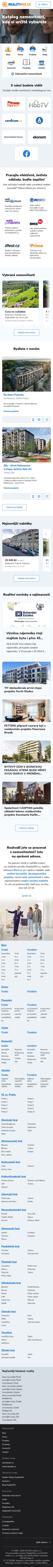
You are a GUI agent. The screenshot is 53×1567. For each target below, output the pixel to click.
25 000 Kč (14, 560)
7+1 (16, 970)
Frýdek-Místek (7, 1217)
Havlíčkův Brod (7, 1336)
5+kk (17, 953)
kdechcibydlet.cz (9, 1466)
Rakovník (31, 1303)
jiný (16, 976)
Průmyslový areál (19, 1054)
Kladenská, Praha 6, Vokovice (17, 563)
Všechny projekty (14, 507)
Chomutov (5, 1315)
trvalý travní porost (19, 1009)
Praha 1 (4, 1099)
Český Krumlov (7, 1127)
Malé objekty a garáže (20, 1080)
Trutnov (31, 1184)
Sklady (4, 1053)
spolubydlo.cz (8, 1462)
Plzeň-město (6, 1276)
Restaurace (5, 1059)
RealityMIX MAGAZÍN (11, 1511)
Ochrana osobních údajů (12, 1533)
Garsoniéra (5, 953)
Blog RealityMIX (9, 1485)
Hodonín (31, 1145)
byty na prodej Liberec (12, 1386)
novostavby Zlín (9, 1420)
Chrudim (4, 1250)
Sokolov (31, 1166)
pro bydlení (5, 1014)
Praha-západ (33, 1297)
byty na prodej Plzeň (11, 1377)
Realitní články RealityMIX (13, 1477)
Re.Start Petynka (14, 394)
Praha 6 (31, 1099)
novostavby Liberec (11, 1392)
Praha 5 (4, 1112)
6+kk (17, 960)
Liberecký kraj (9, 1194)
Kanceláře (5, 1049)
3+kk (3, 970)
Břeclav (4, 1148)
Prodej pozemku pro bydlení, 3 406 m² (19, 321)
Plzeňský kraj (9, 1262)
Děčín (3, 1319)
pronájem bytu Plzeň (11, 1380)
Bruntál (4, 1214)
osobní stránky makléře (34, 880)
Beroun (4, 1290)
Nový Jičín (31, 1214)
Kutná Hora (5, 1300)
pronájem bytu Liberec (12, 1389)
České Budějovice (8, 1124)
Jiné (16, 1061)
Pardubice (5, 1253)
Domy (4, 987)
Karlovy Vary (6, 1169)
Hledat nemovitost (26, 332)
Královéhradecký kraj (13, 1176)
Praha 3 (4, 1105)
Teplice (30, 1319)
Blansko (4, 1145)
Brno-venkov (6, 1155)
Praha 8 (31, 1105)
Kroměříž (5, 1354)
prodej (4, 1045)
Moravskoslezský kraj (13, 1209)
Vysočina (6, 1332)
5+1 (16, 957)
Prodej (4, 949)
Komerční (6, 1041)
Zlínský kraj (8, 1350)
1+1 (3, 960)
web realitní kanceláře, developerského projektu (27, 873)
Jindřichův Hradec (8, 1130)
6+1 (16, 963)
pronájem (32, 1045)
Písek (3, 1134)
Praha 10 (31, 1112)
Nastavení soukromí (10, 1529)
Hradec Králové (7, 1180)
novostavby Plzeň (10, 1383)
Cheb (3, 1166)
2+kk (3, 963)
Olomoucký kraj (10, 1228)
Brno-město (6, 1151)
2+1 (3, 966)
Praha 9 (31, 1108)
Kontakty (6, 1503)
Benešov (4, 1287)
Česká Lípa (5, 1198)
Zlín (29, 1357)
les (2, 1020)
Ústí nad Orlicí (33, 1253)
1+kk (3, 957)
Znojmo (30, 1151)
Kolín (3, 1297)
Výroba (18, 1058)
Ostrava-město (33, 1220)
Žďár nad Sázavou (35, 1340)
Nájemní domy (4, 1080)
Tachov (30, 1272)
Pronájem (32, 949)
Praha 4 (4, 1108)
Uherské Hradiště (8, 1357)
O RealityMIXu (8, 1521)
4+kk (3, 976)
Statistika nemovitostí (11, 1495)
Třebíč (30, 1336)
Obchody (5, 1056)
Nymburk (31, 1290)
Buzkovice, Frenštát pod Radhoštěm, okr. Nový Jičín (16, 316)
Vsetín (30, 1354)
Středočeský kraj (11, 1283)
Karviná (4, 1220)
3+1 (3, 973)
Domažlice (5, 1266)
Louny (3, 1325)
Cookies (5, 1525)
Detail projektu (11, 411)
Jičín (2, 1184)
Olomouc (4, 1236)
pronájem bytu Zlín (10, 1416)
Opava (30, 1217)
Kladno (4, 1293)
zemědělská (6, 1017)
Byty (4, 945)
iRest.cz (17, 870)
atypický (18, 973)
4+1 (3, 980)
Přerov (4, 1239)
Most (29, 1315)
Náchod (4, 1187)
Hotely (4, 1062)
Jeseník (4, 1232)
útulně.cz (6, 1481)
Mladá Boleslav (34, 1287)
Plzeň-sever (32, 1266)
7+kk (17, 966)
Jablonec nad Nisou (8, 1201)
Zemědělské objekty (6, 1085)
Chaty (4, 1027)
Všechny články (26, 828)
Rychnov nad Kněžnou (36, 1180)
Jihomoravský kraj (11, 1141)
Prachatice (32, 1124)
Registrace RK (8, 1507)
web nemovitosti (31, 877)
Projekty (5, 1440)
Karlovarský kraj (10, 1162)
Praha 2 (4, 1102)
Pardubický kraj (10, 1246)
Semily (30, 1201)
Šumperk (31, 1236)
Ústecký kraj (8, 1311)
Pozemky (6, 1000)
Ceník (4, 1499)
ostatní (17, 1017)
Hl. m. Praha (8, 1094)
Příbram (31, 1300)
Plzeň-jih (4, 1272)
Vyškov (30, 1148)
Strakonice (32, 1127)
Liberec (30, 1198)
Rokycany (31, 1269)
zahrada (18, 1014)
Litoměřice (5, 1322)
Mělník (4, 1303)
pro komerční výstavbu (6, 1009)
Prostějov (31, 1232)
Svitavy (30, 1250)
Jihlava (4, 1340)
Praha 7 (31, 1102)
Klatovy (4, 1269)
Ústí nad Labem (34, 1322)
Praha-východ (33, 1293)
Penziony (18, 1049)
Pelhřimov (5, 1343)
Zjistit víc (26, 895)
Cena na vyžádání (15, 311)
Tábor (30, 1130)
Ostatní (5, 1070)
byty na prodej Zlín (10, 1413)
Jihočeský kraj (9, 1120)
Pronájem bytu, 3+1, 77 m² (14, 566)
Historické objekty (19, 1085)
